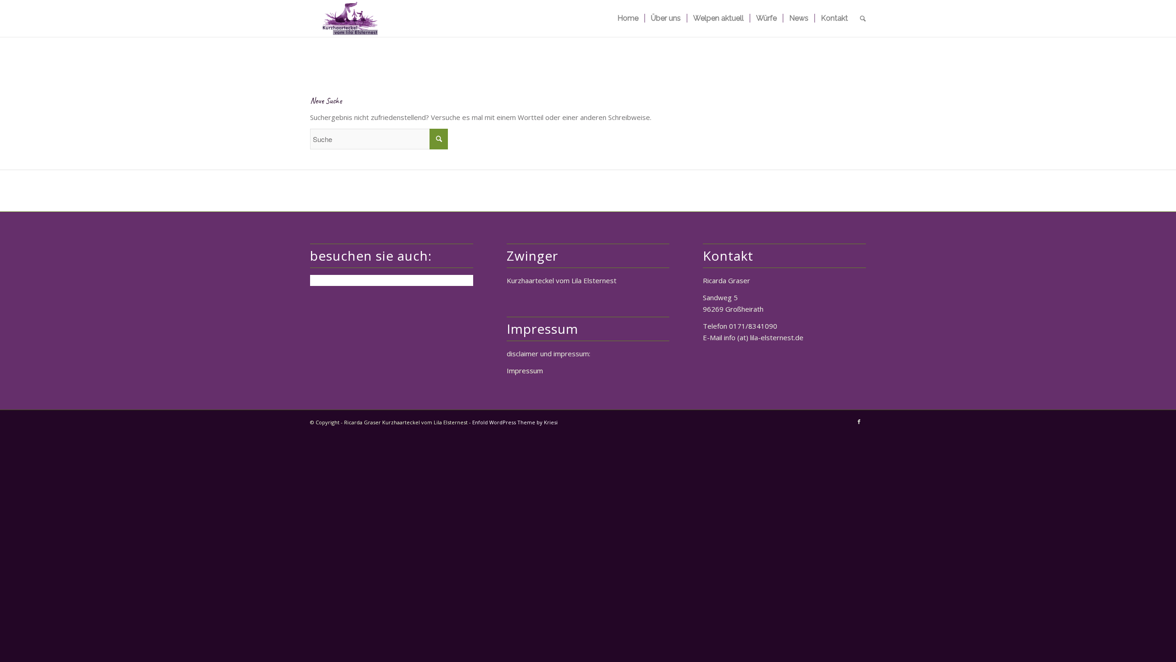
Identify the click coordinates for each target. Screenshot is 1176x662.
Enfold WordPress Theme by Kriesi (515, 422)
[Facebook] (859, 421)
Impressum (525, 370)
